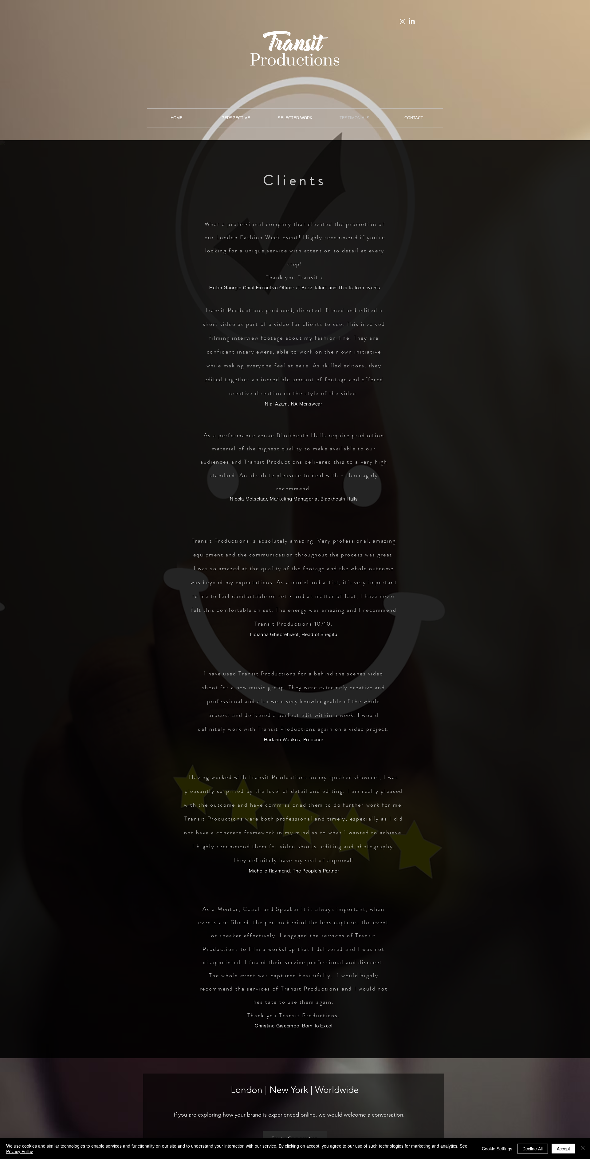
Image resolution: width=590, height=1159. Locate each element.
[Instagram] (402, 21)
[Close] (582, 1148)
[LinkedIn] (411, 21)
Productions (295, 60)
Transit (292, 46)
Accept (563, 1148)
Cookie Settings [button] (497, 1148)
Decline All (532, 1148)
